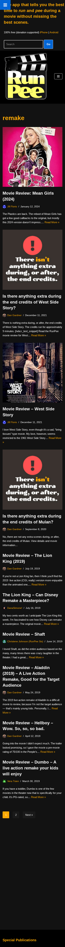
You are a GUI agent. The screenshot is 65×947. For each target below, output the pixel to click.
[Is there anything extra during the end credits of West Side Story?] (32, 260)
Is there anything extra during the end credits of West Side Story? (32, 302)
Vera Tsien (13, 781)
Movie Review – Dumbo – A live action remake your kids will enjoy (30, 768)
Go (48, 44)
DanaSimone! (14, 608)
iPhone (44, 32)
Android (54, 32)
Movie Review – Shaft (24, 634)
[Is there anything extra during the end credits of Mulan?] (32, 480)
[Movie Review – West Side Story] (32, 373)
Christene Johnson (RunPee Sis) (25, 641)
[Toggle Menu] (5, 5)
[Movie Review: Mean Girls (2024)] (32, 157)
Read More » (52, 222)
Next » (29, 814)
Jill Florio (12, 206)
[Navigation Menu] (58, 76)
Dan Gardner (14, 315)
